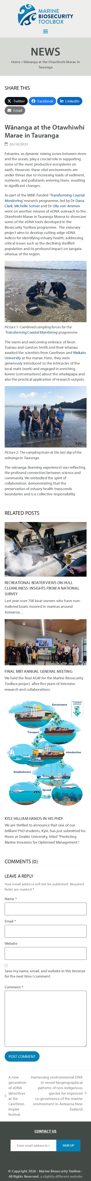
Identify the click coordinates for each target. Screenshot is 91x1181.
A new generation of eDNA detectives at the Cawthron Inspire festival (15, 1096)
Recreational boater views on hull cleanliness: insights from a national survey (42, 588)
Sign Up (68, 1145)
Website (11, 943)
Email (10, 921)
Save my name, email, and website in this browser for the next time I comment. (45, 973)
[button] (45, 31)
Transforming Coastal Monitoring (31, 332)
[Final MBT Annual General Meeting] (46, 641)
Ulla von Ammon (66, 205)
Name (11, 898)
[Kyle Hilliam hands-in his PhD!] (46, 753)
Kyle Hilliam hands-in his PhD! (34, 818)
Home (16, 61)
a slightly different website (61, 1176)
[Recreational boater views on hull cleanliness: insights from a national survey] (46, 548)
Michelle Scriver (27, 205)
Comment (14, 987)
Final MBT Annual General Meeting (38, 671)
